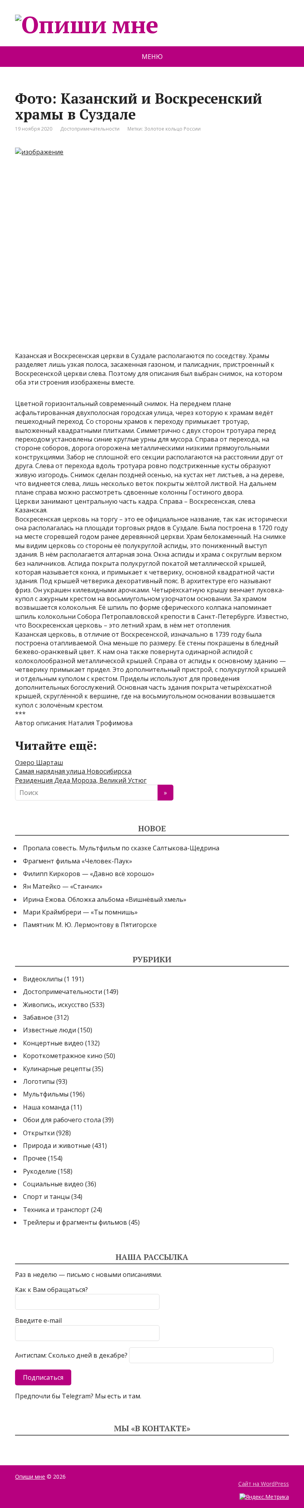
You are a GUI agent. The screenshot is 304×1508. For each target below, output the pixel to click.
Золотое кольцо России (172, 128)
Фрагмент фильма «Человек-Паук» (77, 861)
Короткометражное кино (63, 1055)
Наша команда (46, 1107)
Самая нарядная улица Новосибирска (73, 771)
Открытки (39, 1133)
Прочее (34, 1158)
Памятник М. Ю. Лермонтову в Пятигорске (90, 924)
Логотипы (39, 1081)
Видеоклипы (43, 979)
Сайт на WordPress (263, 1483)
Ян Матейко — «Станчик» (63, 886)
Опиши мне (30, 1476)
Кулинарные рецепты (57, 1068)
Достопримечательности (90, 128)
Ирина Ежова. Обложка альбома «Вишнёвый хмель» (104, 899)
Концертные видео (53, 1043)
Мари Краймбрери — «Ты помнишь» (80, 912)
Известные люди (49, 1030)
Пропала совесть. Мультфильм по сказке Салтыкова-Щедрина (121, 848)
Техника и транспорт (56, 1209)
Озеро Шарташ (39, 762)
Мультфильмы (45, 1094)
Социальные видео (53, 1184)
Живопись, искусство (55, 1004)
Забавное (38, 1017)
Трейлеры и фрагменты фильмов (75, 1222)
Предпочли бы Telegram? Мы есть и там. (78, 1396)
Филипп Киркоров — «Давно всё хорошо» (88, 873)
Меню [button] (152, 56)
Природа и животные (57, 1145)
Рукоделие (39, 1171)
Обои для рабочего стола (62, 1119)
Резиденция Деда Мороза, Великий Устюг (80, 780)
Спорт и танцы (46, 1196)
